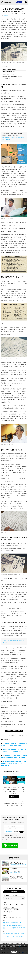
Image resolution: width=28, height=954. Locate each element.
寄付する (18, 2)
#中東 (14, 935)
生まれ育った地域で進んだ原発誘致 (9, 69)
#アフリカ (17, 935)
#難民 (9, 922)
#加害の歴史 (5, 928)
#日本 (25, 864)
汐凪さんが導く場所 (14, 869)
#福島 (7, 15)
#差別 (7, 922)
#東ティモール (22, 935)
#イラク (19, 933)
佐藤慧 (15, 871)
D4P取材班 (15, 13)
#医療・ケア (5, 925)
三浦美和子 (15, 863)
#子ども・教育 (5, 924)
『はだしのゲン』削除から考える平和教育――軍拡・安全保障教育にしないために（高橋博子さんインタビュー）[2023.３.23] (13, 763)
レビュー (16, 907)
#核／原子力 (23, 927)
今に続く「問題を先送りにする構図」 (9, 79)
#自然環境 (4, 927)
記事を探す (23, 2)
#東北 (5, 15)
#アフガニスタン (10, 935)
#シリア (22, 933)
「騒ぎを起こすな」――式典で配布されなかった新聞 (12, 76)
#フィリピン (5, 936)
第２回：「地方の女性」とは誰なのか (16, 877)
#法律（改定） (14, 927)
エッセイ (19, 863)
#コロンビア (21, 936)
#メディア (18, 927)
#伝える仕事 (13, 928)
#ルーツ (9, 928)
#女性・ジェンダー (18, 864)
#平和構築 (9, 925)
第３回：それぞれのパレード (16, 861)
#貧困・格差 (15, 924)
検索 (23, 898)
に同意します (11, 832)
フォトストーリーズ (14, 909)
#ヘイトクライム (18, 922)
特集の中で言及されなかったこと (9, 74)
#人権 (11, 864)
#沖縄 (9, 933)
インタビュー (12, 904)
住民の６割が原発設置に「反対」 (9, 71)
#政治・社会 (14, 864)
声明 (22, 904)
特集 (13, 907)
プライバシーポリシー (22, 946)
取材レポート (24, 13)
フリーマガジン (6, 911)
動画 (11, 911)
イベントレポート (6, 909)
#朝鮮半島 (15, 933)
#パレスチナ (5, 935)
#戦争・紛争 (10, 924)
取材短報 (18, 871)
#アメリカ (16, 936)
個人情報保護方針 (9, 831)
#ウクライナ (9, 936)
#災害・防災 (11, 872)
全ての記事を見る (14, 891)
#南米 (4, 938)
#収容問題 (13, 922)
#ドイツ (13, 936)
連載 (22, 863)
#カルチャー (9, 927)
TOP (2, 943)
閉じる (14, 951)
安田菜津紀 (12, 917)
